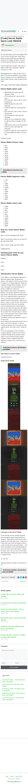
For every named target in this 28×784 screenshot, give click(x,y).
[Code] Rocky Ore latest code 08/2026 (13, 603)
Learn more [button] (5, 558)
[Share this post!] (18, 578)
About (7, 776)
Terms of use (11, 778)
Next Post (23, 581)
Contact (12, 776)
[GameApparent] (8, 31)
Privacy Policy (18, 776)
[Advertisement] (14, 721)
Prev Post (5, 581)
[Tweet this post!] (21, 578)
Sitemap (18, 778)
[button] (14, 374)
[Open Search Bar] (18, 31)
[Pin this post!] (26, 578)
